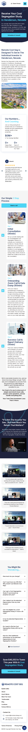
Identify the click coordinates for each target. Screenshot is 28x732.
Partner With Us (6, 707)
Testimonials (5, 699)
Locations (4, 704)
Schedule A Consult (14, 35)
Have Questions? (15, 646)
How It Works (5, 694)
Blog (3, 702)
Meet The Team (6, 697)
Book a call (14, 205)
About (3, 691)
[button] (25, 3)
